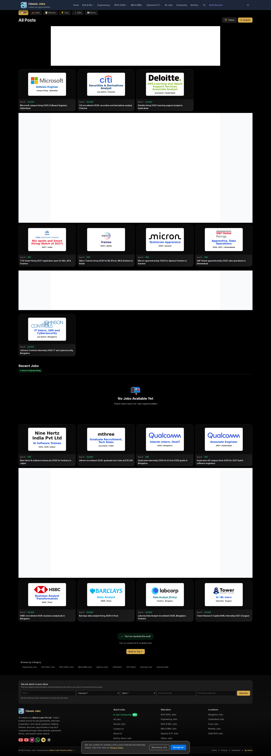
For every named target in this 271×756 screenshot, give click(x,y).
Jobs (36, 12)
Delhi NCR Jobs (215, 733)
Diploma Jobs (102, 667)
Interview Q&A (162, 667)
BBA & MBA (136, 5)
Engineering (103, 5)
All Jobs (169, 5)
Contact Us (118, 729)
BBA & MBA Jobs (85, 667)
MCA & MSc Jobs (66, 667)
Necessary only (159, 747)
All (23, 12)
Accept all (178, 747)
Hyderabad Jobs (216, 719)
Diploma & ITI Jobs (169, 733)
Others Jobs (166, 738)
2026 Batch (117, 667)
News (91, 12)
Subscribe (243, 693)
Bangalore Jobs (215, 714)
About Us (117, 733)
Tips (65, 12)
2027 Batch (131, 667)
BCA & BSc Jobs (48, 667)
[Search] (204, 5)
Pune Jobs (213, 724)
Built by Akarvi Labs (122, 738)
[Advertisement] (135, 46)
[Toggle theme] (248, 5)
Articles (194, 5)
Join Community (125, 714)
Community (181, 5)
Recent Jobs (119, 724)
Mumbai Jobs (214, 728)
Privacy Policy (116, 747)
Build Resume (216, 5)
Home (76, 5)
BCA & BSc (87, 5)
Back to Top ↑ (136, 651)
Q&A (77, 12)
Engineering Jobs (29, 667)
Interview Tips (146, 667)
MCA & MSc (120, 5)
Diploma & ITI (153, 5)
